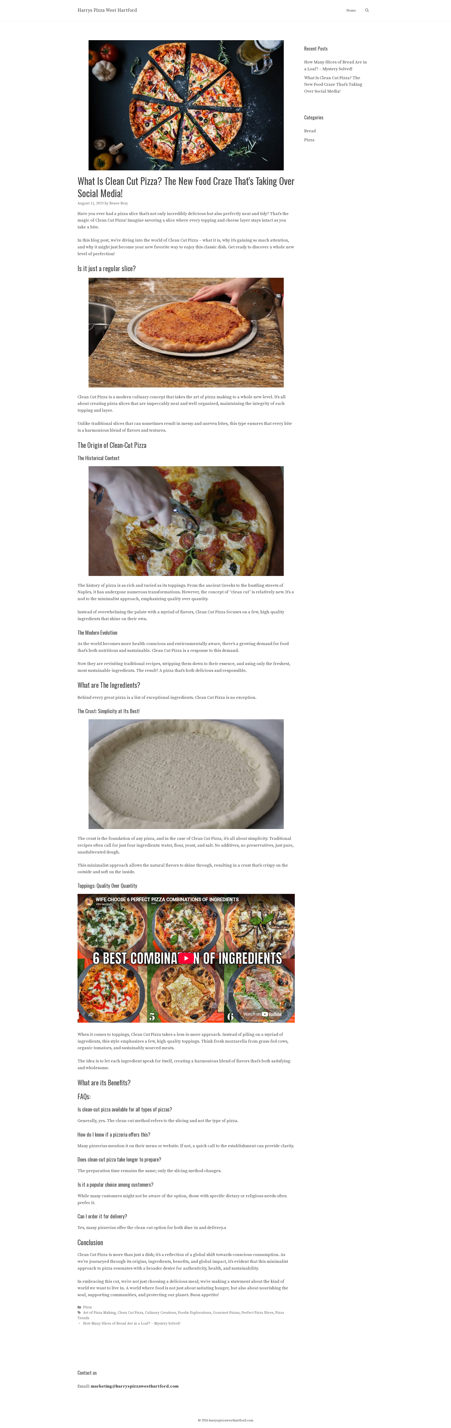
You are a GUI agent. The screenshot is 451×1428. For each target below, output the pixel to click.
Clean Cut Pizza (130, 1313)
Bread (310, 131)
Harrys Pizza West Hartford (107, 10)
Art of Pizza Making (99, 1313)
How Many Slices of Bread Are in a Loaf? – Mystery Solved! (131, 1324)
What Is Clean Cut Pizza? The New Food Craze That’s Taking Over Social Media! (333, 84)
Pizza (87, 1307)
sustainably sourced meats (147, 1048)
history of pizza (101, 585)
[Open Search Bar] (367, 10)
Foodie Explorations (194, 1313)
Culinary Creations (160, 1313)
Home (351, 10)
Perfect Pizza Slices (257, 1313)
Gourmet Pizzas (226, 1313)
